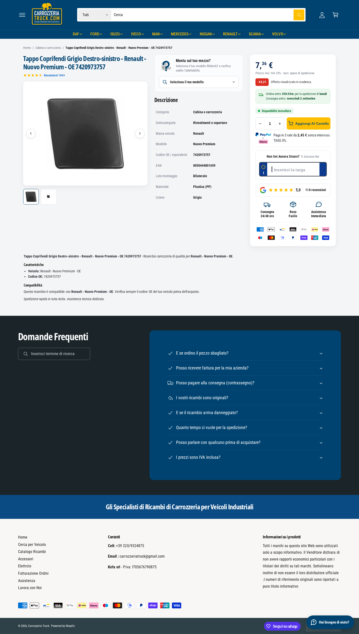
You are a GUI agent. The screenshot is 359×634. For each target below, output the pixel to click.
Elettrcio (24, 566)
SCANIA (255, 34)
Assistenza (26, 580)
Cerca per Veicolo (32, 544)
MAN (156, 34)
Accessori (25, 559)
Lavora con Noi (30, 587)
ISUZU (115, 34)
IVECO (136, 34)
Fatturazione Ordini (33, 573)
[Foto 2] (48, 197)
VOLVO (277, 34)
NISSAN (206, 34)
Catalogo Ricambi (32, 551)
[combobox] (209, 14)
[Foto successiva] (140, 133)
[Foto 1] (31, 197)
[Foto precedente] (30, 133)
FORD (94, 34)
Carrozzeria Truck (38, 626)
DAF (76, 34)
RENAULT (230, 34)
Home (27, 48)
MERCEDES (179, 34)
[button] (22, 14)
